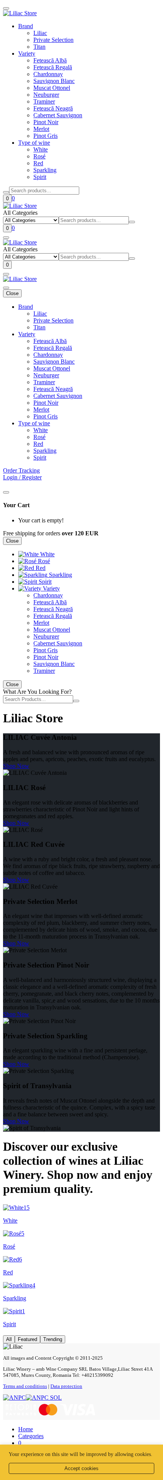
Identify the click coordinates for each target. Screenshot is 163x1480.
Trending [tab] (52, 1339)
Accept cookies (81, 1468)
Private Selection (53, 40)
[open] (6, 237)
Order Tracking (21, 470)
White (40, 149)
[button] (31, 1436)
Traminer (44, 101)
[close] (6, 492)
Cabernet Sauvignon (57, 115)
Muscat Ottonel (51, 88)
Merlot (41, 129)
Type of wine (34, 142)
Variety (26, 53)
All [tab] (9, 1339)
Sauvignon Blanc (54, 81)
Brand (25, 26)
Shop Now (16, 766)
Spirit (39, 177)
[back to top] (6, 8)
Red (38, 163)
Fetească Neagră (53, 108)
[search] (6, 192)
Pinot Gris (45, 136)
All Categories (20, 212)
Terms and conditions (25, 1386)
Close (12, 293)
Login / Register (22, 477)
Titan (39, 46)
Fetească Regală (52, 67)
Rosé (39, 156)
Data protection (66, 1386)
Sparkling (44, 170)
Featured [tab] (27, 1339)
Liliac (40, 33)
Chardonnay (48, 74)
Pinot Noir (45, 122)
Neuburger (46, 94)
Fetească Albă (50, 60)
